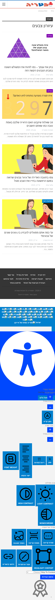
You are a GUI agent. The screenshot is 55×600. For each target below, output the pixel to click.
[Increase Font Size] (50, 397)
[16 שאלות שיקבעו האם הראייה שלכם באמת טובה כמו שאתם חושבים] (27, 104)
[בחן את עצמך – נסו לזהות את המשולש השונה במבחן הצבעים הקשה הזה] (27, 49)
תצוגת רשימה (37, 279)
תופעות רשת (47, 146)
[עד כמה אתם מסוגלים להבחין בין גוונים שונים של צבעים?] (27, 214)
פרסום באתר (15, 283)
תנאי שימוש (8, 279)
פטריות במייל (22, 275)
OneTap (41, 392)
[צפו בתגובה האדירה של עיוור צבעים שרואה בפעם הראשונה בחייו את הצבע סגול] (27, 159)
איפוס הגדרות (47, 577)
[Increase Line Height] (50, 429)
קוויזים (50, 36)
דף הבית (41, 275)
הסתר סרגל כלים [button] (46, 398)
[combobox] (27, 317)
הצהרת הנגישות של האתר (34, 283)
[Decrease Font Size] (50, 406)
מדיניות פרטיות (22, 279)
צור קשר (10, 275)
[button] (53, 329)
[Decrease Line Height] (50, 439)
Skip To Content (48, 572)
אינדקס (49, 279)
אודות (32, 275)
